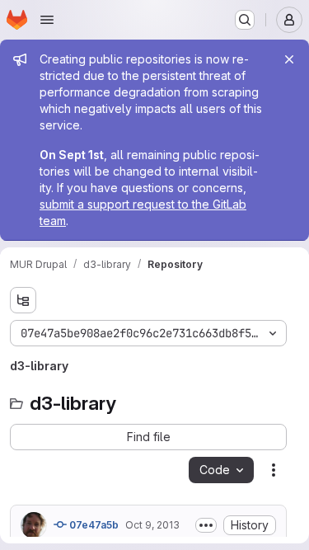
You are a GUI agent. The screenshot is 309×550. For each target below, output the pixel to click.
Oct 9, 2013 (152, 525)
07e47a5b (93, 525)
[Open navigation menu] (47, 20)
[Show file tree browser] (23, 300)
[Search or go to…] (245, 20)
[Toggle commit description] (206, 525)
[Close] (289, 59)
